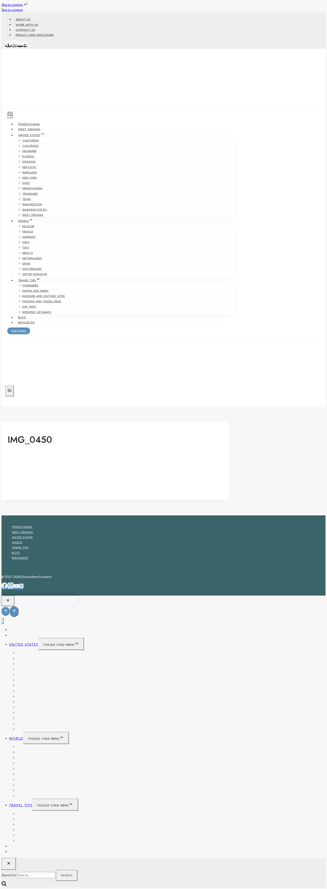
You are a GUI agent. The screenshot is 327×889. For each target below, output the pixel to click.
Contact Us (25, 30)
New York (29, 178)
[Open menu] (9, 391)
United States (22, 537)
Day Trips (29, 307)
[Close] (8, 601)
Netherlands (32, 258)
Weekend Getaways (36, 312)
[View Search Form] (9, 115)
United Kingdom (34, 274)
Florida (28, 156)
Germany (29, 237)
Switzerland (32, 269)
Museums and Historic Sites (43, 296)
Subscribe (18, 331)
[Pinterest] (25, 45)
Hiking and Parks (35, 291)
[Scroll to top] (6, 611)
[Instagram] (14, 45)
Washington (32, 204)
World (17, 542)
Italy (25, 247)
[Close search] (9, 864)
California (30, 140)
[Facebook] (8, 45)
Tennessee (30, 194)
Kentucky (29, 167)
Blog (22, 317)
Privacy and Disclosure (35, 35)
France (27, 231)
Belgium (28, 226)
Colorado (30, 146)
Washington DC (34, 210)
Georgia (29, 162)
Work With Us (27, 25)
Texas (26, 199)
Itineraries (30, 285)
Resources (26, 322)
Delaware (29, 151)
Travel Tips (20, 547)
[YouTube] (20, 45)
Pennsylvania (29, 124)
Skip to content (12, 5)
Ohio (26, 183)
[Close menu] (3, 621)
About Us (23, 19)
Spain (26, 263)
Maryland (29, 172)
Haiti (26, 242)
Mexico (27, 253)
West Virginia (29, 129)
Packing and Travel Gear (41, 301)
